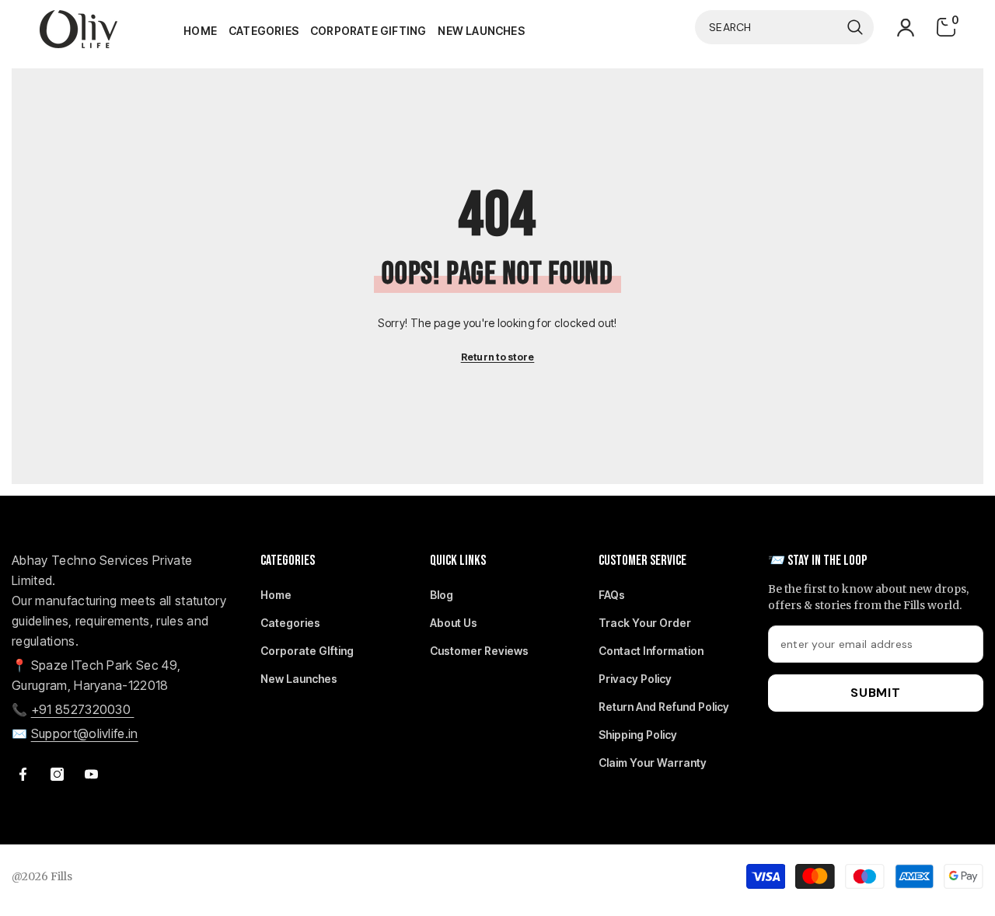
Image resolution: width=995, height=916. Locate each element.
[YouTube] (91, 774)
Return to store (498, 357)
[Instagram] (57, 774)
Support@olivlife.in (84, 733)
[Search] (784, 27)
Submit (875, 692)
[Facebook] (23, 774)
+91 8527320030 (82, 709)
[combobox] (767, 27)
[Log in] (905, 28)
